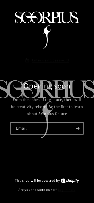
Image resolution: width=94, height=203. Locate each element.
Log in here (66, 189)
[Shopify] (70, 180)
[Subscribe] (77, 128)
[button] (47, 60)
